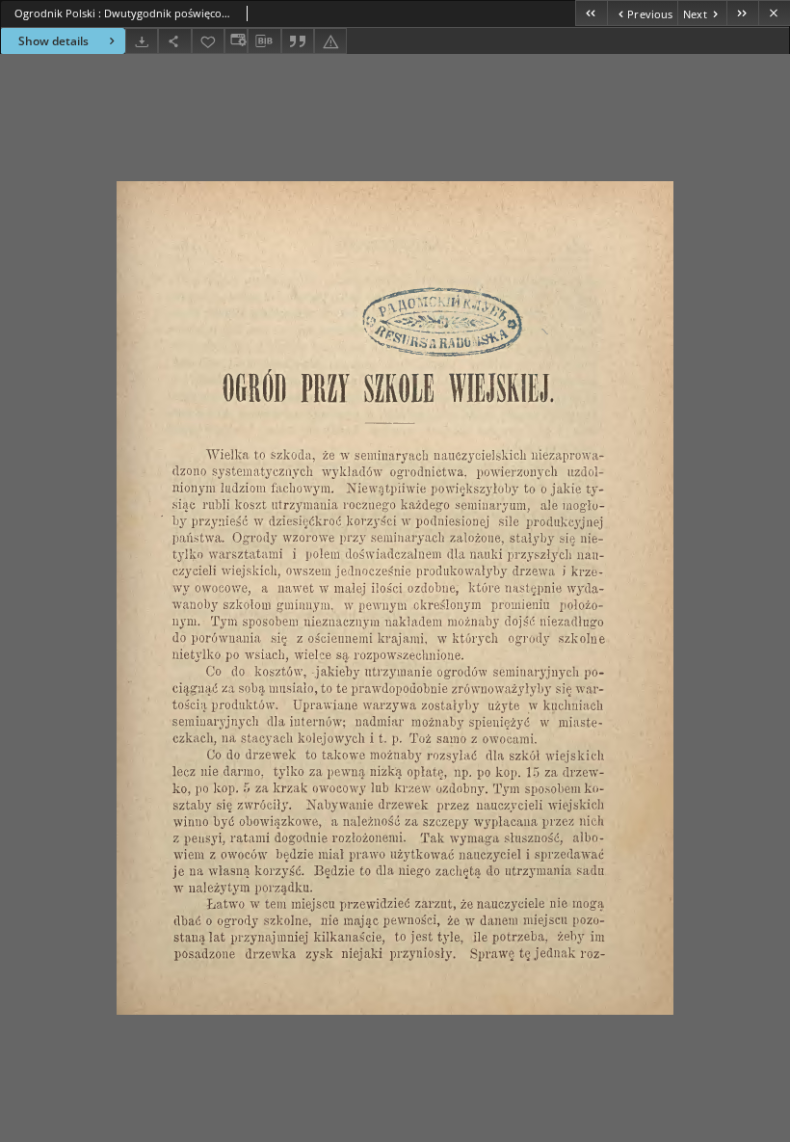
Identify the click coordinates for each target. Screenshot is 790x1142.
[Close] (774, 13)
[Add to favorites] (208, 41)
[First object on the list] (591, 13)
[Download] (141, 41)
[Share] (174, 41)
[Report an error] (330, 41)
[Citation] (297, 41)
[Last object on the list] (742, 13)
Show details (53, 41)
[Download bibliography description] (264, 41)
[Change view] (236, 41)
